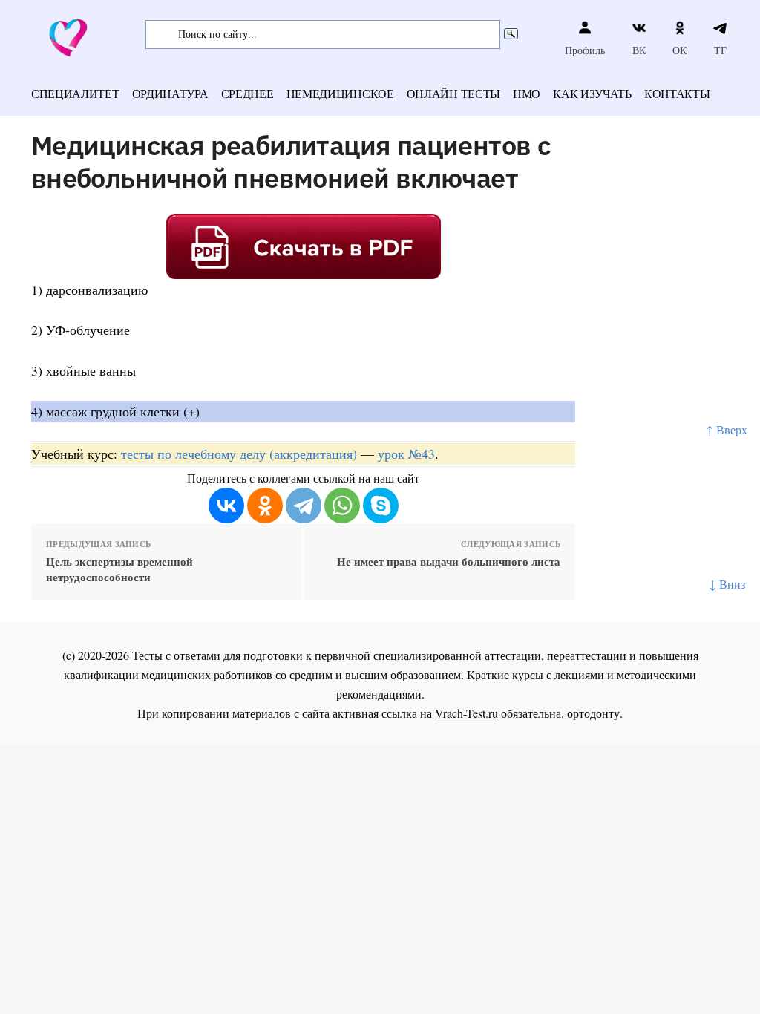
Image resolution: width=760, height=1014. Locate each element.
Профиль (585, 50)
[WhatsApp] (342, 505)
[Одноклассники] (265, 505)
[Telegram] (303, 505)
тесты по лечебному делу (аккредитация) (239, 453)
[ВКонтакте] (226, 505)
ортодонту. (595, 713)
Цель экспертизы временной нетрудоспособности (119, 569)
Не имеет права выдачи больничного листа (448, 561)
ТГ (720, 50)
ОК (679, 50)
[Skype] (381, 505)
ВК (639, 50)
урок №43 (406, 453)
